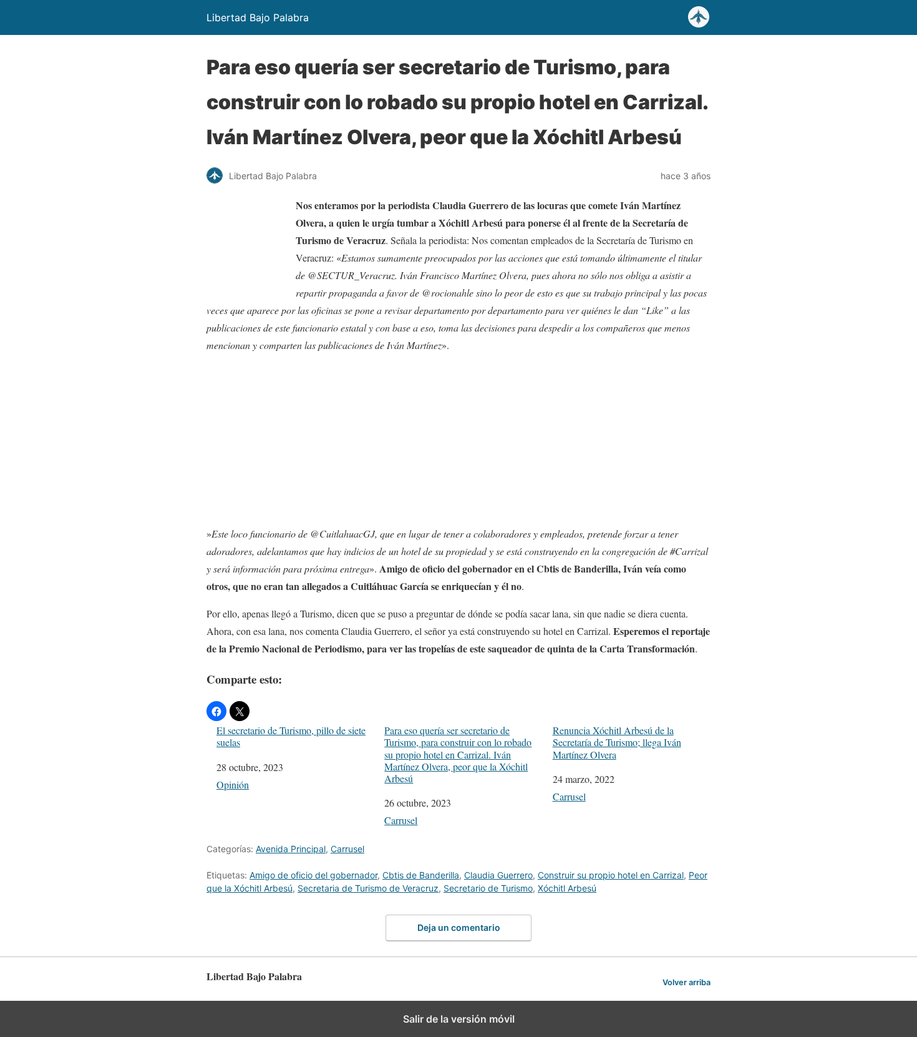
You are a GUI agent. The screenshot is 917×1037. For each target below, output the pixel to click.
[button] (216, 711)
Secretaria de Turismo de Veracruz (368, 888)
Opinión (232, 784)
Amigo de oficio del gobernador (313, 875)
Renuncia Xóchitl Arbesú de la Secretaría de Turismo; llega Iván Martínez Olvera (617, 742)
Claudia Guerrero (498, 875)
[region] (458, 442)
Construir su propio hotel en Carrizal (611, 875)
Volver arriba (686, 982)
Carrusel (400, 820)
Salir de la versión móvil (459, 1019)
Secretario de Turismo (488, 888)
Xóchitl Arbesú (567, 888)
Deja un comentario (458, 927)
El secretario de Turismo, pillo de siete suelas (291, 736)
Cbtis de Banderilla (420, 875)
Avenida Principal (291, 848)
